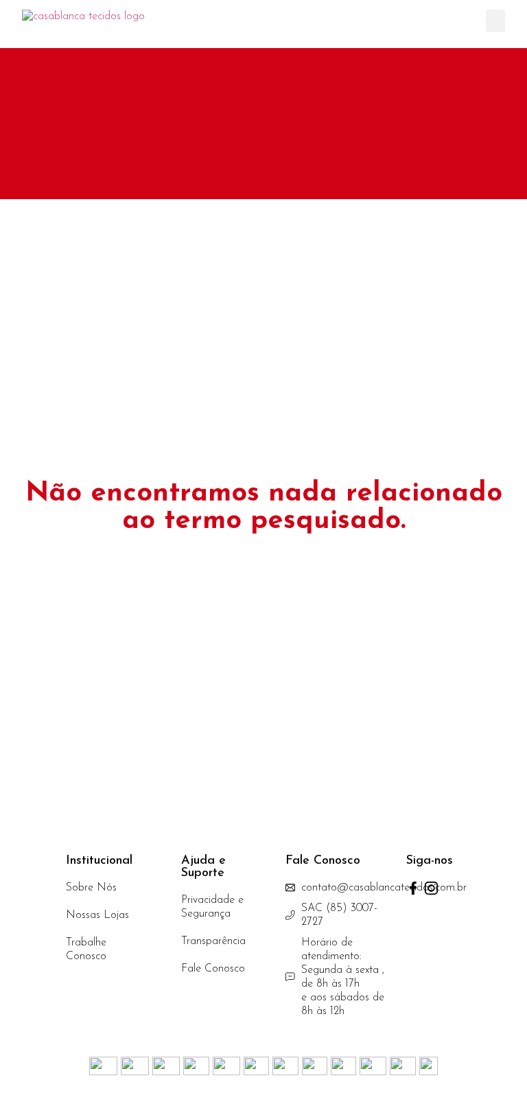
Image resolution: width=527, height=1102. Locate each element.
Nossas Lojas (97, 915)
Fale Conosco (213, 968)
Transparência (213, 941)
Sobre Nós (91, 887)
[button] (495, 21)
